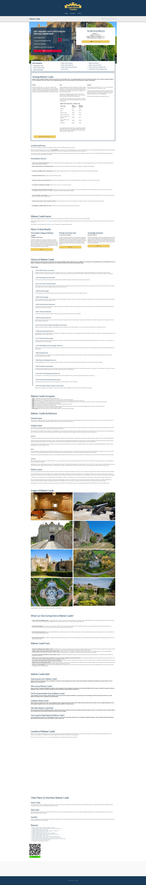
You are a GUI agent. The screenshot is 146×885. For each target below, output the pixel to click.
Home (69, 880)
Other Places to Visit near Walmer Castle (98, 69)
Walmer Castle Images (38, 69)
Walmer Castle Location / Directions (69, 67)
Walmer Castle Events (94, 63)
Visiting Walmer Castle (38, 65)
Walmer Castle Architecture (95, 65)
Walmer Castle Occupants (67, 63)
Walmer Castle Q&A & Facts (67, 65)
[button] (95, 41)
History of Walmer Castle (38, 67)
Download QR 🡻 (35, 856)
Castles (72, 880)
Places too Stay (64, 69)
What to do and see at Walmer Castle (97, 67)
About (76, 880)
